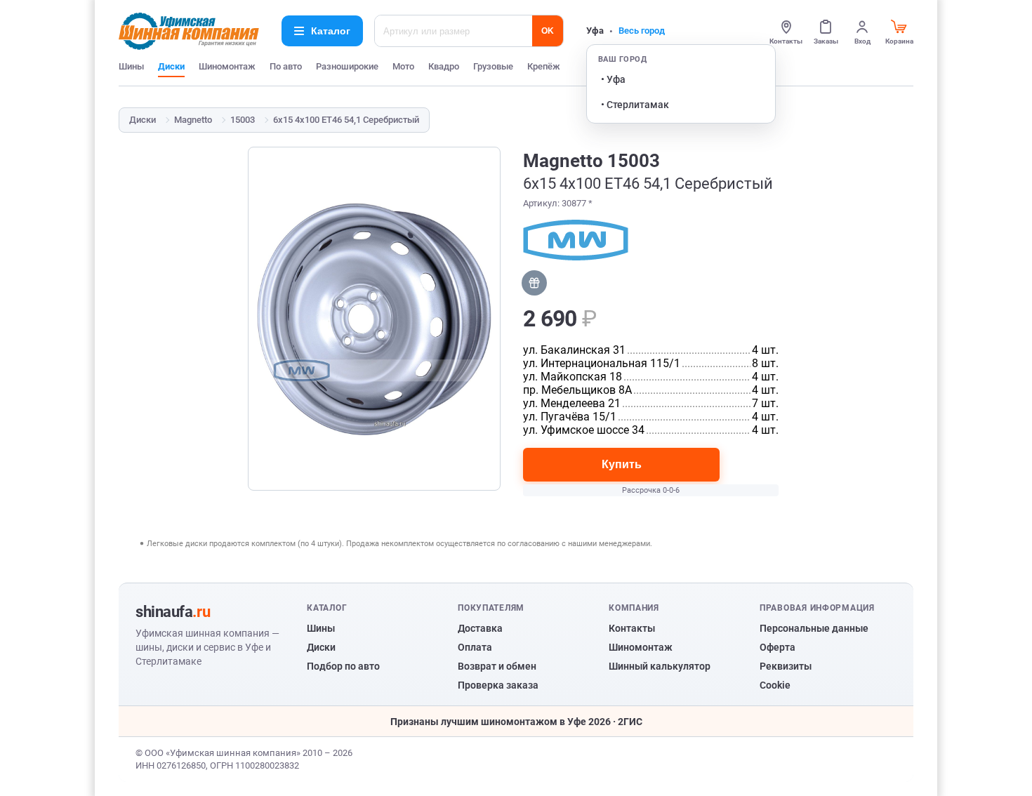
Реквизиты (786, 666)
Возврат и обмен (497, 666)
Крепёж (543, 66)
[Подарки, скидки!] (534, 283)
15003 (242, 119)
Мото (403, 66)
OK (547, 31)
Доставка (480, 628)
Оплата (475, 647)
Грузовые (493, 66)
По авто (286, 66)
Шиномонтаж (227, 66)
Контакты (632, 628)
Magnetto (193, 119)
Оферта (777, 647)
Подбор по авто (343, 666)
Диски (171, 66)
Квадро (443, 66)
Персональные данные (814, 628)
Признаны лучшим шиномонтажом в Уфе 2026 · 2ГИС (516, 721)
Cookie (775, 685)
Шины (131, 66)
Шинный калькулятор (659, 666)
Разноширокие (347, 66)
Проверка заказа (498, 685)
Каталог (330, 31)
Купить (622, 464)
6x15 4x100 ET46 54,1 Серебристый (346, 119)
